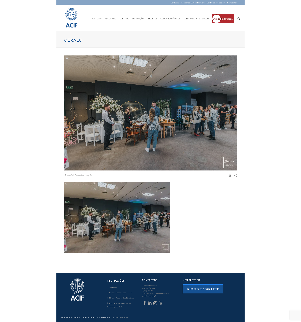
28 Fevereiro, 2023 (80, 175)
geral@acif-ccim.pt (149, 296)
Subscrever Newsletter (203, 289)
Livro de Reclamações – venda (120, 293)
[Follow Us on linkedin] (150, 303)
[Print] (230, 175)
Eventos (124, 19)
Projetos (152, 19)
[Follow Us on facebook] (144, 303)
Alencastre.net (122, 318)
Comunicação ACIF (171, 19)
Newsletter (232, 3)
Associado (110, 19)
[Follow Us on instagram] (155, 303)
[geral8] (150, 112)
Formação (138, 19)
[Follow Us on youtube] (160, 303)
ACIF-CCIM (97, 19)
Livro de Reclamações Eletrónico (121, 298)
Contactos (113, 287)
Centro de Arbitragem (196, 19)
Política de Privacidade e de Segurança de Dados (119, 305)
